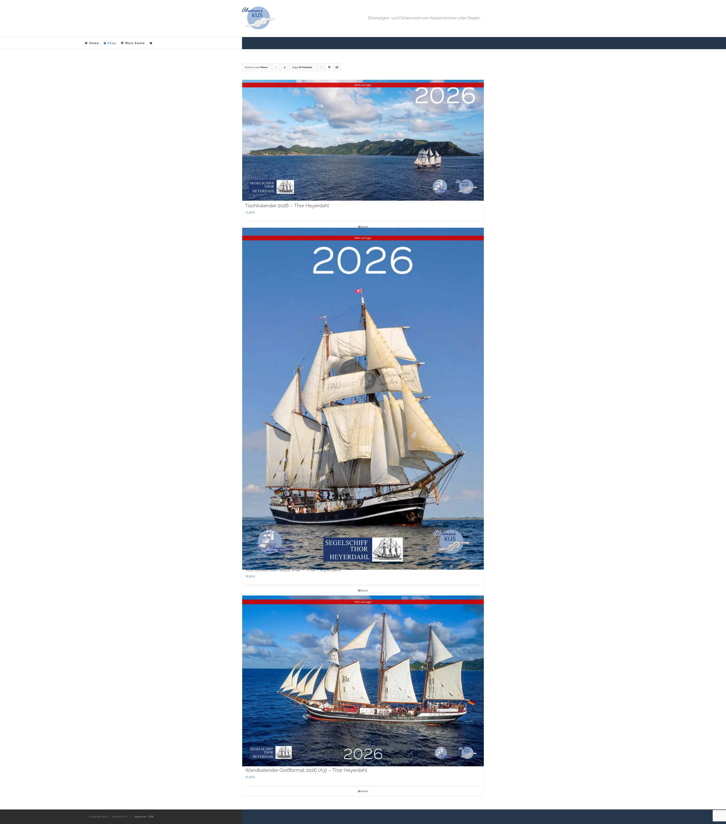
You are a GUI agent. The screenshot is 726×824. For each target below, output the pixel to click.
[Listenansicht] (337, 67)
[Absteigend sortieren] (284, 67)
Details (364, 226)
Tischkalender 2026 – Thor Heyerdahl (287, 205)
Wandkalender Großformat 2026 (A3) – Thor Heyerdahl (306, 770)
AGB (151, 816)
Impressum (140, 816)
